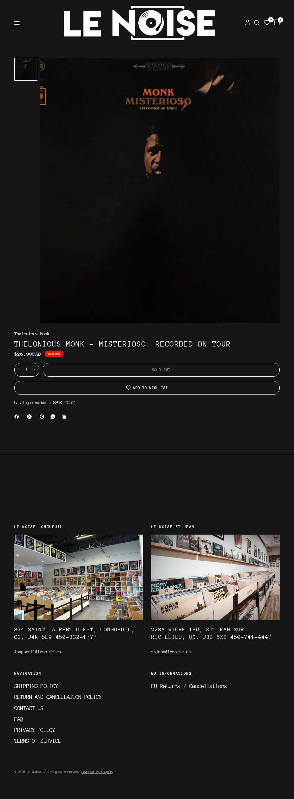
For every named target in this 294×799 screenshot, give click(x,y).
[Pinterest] (43, 416)
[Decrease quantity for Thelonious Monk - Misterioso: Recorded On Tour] (19, 369)
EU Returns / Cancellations (189, 686)
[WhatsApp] (54, 416)
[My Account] (247, 23)
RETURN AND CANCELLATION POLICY (58, 697)
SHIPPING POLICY (36, 686)
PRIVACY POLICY (34, 730)
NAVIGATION (27, 674)
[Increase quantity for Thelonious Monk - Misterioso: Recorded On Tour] (34, 369)
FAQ (18, 719)
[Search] (257, 23)
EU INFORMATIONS (171, 674)
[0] (276, 23)
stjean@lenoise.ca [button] (171, 651)
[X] (30, 416)
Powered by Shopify (97, 772)
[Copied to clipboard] (64, 416)
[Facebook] (17, 416)
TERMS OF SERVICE (37, 741)
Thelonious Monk (31, 334)
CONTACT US (29, 708)
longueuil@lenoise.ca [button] (37, 651)
